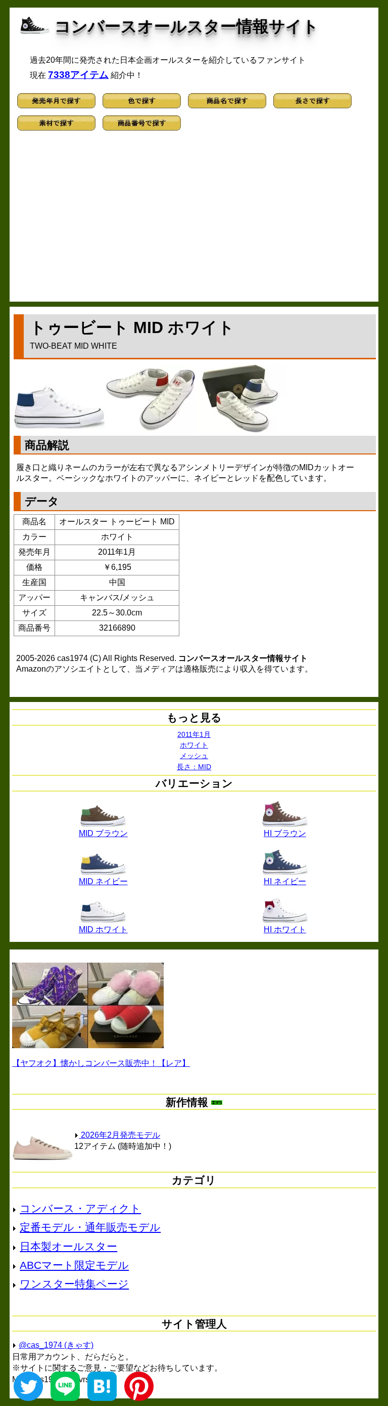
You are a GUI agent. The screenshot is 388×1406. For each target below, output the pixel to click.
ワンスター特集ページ (74, 1284)
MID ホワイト (103, 929)
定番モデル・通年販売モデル (90, 1227)
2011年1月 (194, 734)
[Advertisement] (194, 221)
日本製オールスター (68, 1246)
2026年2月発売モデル (119, 1135)
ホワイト (194, 745)
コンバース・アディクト (80, 1208)
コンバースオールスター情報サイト (187, 26)
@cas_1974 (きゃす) (56, 1345)
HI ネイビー (285, 881)
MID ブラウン (103, 833)
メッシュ (194, 756)
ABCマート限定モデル (74, 1265)
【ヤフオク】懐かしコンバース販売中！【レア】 (101, 1063)
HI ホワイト (285, 929)
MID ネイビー (103, 881)
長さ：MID (194, 767)
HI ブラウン (285, 833)
